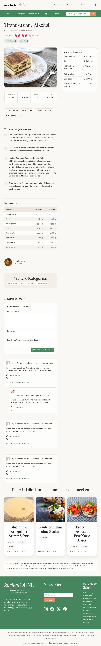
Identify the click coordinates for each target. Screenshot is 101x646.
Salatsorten (87, 610)
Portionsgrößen (88, 613)
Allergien (21, 14)
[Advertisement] (79, 109)
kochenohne (16, 395)
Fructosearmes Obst (90, 616)
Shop (45, 14)
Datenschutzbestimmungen (58, 643)
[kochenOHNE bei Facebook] (52, 609)
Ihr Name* (11, 331)
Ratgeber (55, 14)
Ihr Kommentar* (13, 311)
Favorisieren (13, 110)
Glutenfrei (23, 41)
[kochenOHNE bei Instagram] (46, 609)
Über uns (69, 5)
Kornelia (21, 261)
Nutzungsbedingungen (65, 568)
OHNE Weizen (10, 41)
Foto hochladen (14, 115)
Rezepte (10, 14)
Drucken (28, 110)
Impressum (74, 643)
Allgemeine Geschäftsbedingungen (34, 643)
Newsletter (58, 5)
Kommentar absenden (43, 350)
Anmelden (49, 600)
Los (93, 13)
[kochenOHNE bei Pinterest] (65, 609)
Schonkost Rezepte (89, 598)
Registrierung (82, 5)
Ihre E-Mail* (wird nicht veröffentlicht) (23, 340)
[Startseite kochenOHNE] (15, 4)
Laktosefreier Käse (89, 607)
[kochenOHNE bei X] (59, 609)
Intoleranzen (34, 14)
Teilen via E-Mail (45, 110)
